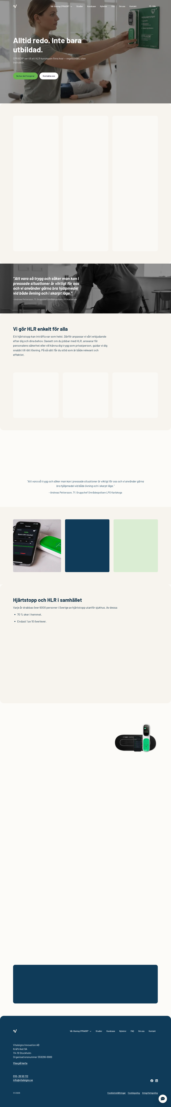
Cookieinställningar (116, 1093)
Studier (79, 6)
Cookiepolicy (134, 1093)
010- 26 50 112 (20, 1076)
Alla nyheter (85, 938)
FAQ (113, 6)
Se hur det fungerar (25, 76)
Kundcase (91, 6)
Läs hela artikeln (25, 920)
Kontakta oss (49, 76)
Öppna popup (163, 1099)
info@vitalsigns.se (23, 1080)
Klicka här (24, 411)
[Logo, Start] (15, 6)
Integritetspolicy (150, 1093)
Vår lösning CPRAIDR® (60, 6)
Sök (154, 6)
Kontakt (133, 6)
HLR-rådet (25, 640)
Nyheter (103, 6)
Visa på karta (20, 1063)
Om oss (122, 6)
